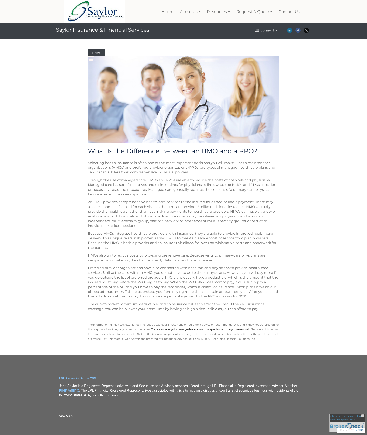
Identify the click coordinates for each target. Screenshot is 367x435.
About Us (189, 11)
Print (96, 53)
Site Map (66, 416)
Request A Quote (252, 11)
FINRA (64, 391)
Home (168, 11)
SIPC (75, 391)
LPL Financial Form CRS (77, 378)
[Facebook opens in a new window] (298, 32)
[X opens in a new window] (306, 32)
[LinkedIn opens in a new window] (289, 32)
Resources (217, 11)
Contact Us (289, 11)
